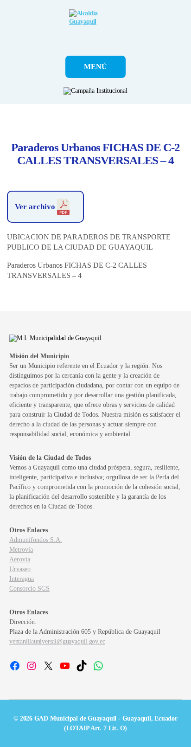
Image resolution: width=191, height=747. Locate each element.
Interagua (21, 578)
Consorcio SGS (29, 588)
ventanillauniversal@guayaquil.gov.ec (57, 641)
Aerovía (19, 559)
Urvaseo (20, 569)
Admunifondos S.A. (35, 539)
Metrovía (21, 549)
